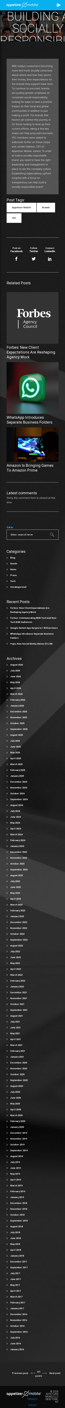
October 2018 (17, 1215)
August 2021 (16, 1016)
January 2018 (17, 1255)
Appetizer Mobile (21, 207)
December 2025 (18, 711)
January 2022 (17, 986)
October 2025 (17, 723)
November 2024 (18, 787)
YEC (14, 218)
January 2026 (17, 705)
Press (13, 575)
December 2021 (18, 992)
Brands (46, 207)
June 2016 (15, 1343)
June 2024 (15, 817)
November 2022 (18, 928)
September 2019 (19, 1150)
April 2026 (15, 688)
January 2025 (17, 776)
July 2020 (15, 1092)
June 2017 (15, 1279)
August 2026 (16, 664)
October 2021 (17, 1004)
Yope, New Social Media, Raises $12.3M (31, 643)
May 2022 (15, 963)
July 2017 (15, 1273)
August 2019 (16, 1156)
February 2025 (17, 770)
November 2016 (18, 1320)
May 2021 (15, 1033)
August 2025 (16, 735)
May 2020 (15, 1103)
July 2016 (15, 1337)
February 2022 (17, 980)
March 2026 (16, 694)
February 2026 (17, 700)
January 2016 (17, 1349)
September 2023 (19, 869)
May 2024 (15, 822)
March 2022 (16, 975)
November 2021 (18, 998)
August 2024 (16, 805)
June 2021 (15, 1027)
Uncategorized (18, 587)
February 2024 (17, 840)
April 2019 (15, 1179)
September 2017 (19, 1267)
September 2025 (19, 729)
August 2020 (16, 1086)
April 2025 (15, 758)
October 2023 (17, 863)
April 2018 (15, 1250)
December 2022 (18, 922)
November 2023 (18, 858)
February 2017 (17, 1302)
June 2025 (15, 746)
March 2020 (16, 1115)
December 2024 (18, 782)
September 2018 (19, 1220)
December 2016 (18, 1314)
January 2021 (17, 1057)
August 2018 (16, 1226)
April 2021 (15, 1039)
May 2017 (15, 1285)
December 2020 (18, 1062)
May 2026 (15, 682)
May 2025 (15, 752)
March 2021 (16, 1045)
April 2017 (15, 1291)
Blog (12, 557)
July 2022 (15, 951)
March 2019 (16, 1185)
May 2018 (15, 1244)
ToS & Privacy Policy (32, 1399)
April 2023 (15, 899)
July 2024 (15, 811)
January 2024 (17, 846)
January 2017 (17, 1308)
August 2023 (16, 875)
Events (13, 563)
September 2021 (19, 1010)
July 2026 (15, 670)
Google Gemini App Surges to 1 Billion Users (34, 628)
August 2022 (16, 945)
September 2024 (19, 799)
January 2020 (17, 1127)
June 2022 (15, 957)
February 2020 (17, 1121)
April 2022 (15, 969)
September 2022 (19, 939)
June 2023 (15, 887)
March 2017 (16, 1296)
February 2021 (17, 1051)
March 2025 (16, 764)
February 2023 (17, 910)
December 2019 (18, 1133)
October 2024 (17, 793)
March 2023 (16, 904)
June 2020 (15, 1097)
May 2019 (15, 1174)
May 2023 (15, 893)
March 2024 (16, 834)
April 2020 (15, 1109)
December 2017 (18, 1261)
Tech (12, 581)
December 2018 (18, 1203)
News (13, 569)
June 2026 (15, 676)
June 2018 (15, 1238)
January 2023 (17, 916)
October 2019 (17, 1144)
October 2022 (17, 934)
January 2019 (17, 1197)
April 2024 (15, 828)
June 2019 (15, 1168)
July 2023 (15, 881)
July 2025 (15, 741)
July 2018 (15, 1232)
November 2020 (18, 1068)
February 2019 (17, 1191)
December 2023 (18, 852)
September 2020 (19, 1080)
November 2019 (18, 1138)
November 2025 (18, 717)
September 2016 (19, 1332)
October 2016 (17, 1326)
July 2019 (15, 1162)
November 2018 (18, 1209)
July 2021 (15, 1021)
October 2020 (17, 1074)
